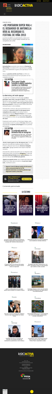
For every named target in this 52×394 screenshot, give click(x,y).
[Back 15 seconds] (28, 391)
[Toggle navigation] (4, 14)
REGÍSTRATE (46, 1)
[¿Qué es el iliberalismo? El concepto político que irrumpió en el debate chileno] (14, 282)
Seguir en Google (27, 179)
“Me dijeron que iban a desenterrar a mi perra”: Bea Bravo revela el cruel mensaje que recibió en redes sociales (38, 265)
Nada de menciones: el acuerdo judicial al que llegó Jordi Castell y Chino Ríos (18, 170)
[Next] (38, 391)
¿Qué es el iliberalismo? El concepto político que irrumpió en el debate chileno (14, 289)
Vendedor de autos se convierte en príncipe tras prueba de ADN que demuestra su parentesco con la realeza (14, 339)
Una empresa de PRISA (26, 375)
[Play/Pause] (31, 391)
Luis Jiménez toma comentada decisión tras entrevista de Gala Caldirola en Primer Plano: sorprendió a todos (37, 339)
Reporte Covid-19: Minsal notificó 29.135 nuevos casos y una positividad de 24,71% (19, 167)
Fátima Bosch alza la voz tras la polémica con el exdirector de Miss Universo (38, 240)
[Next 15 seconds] (35, 391)
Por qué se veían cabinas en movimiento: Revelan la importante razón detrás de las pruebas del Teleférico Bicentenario (14, 241)
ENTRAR (38, 1)
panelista (12, 115)
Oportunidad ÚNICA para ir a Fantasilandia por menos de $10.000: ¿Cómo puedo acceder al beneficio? (37, 315)
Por (7, 44)
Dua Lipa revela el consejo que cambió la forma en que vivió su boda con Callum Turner (14, 315)
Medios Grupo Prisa (26, 379)
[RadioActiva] (24, 5)
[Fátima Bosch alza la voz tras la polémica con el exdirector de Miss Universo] (38, 232)
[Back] (25, 391)
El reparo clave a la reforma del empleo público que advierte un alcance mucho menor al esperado (14, 265)
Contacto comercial (26, 364)
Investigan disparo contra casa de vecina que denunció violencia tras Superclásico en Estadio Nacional (38, 290)
